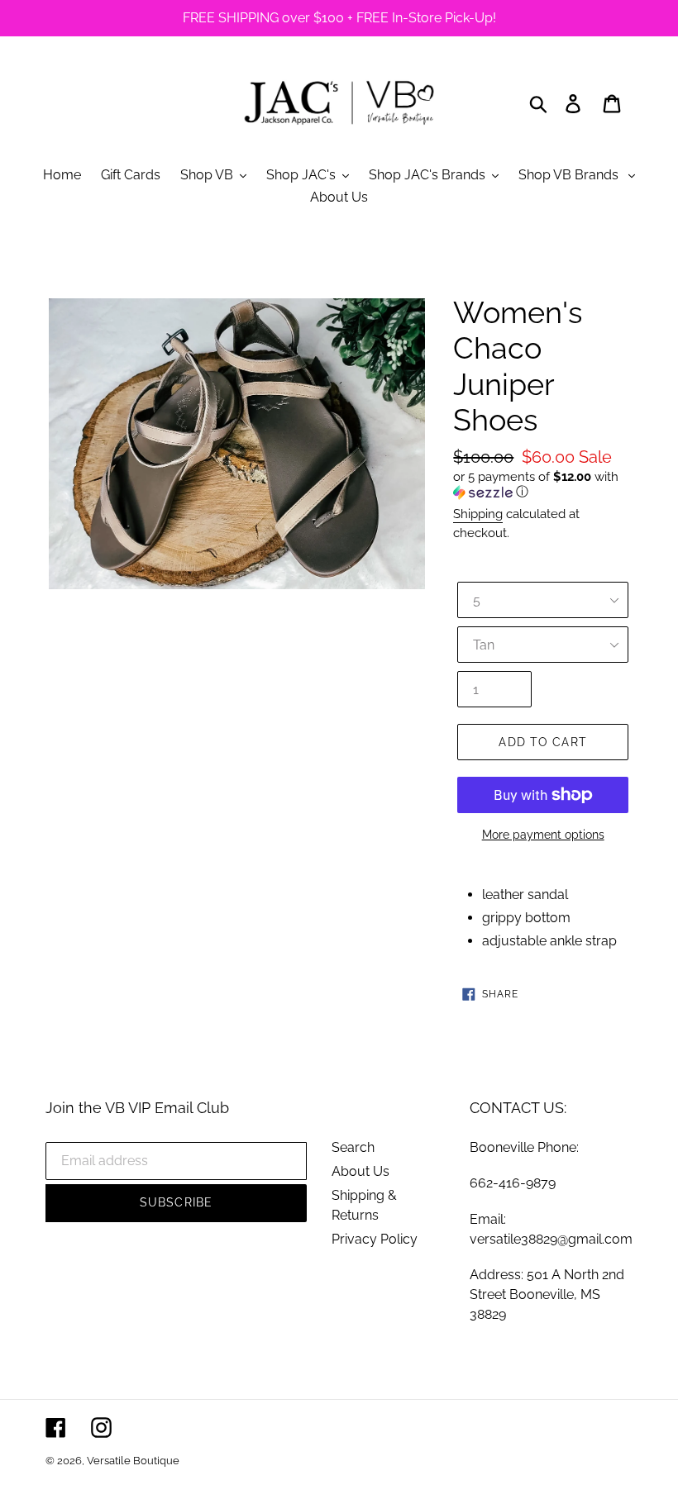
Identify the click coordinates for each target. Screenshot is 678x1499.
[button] (543, 484)
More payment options (543, 834)
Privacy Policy (375, 1239)
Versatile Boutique (133, 1460)
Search (353, 1147)
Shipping (478, 514)
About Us (360, 1171)
